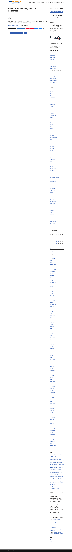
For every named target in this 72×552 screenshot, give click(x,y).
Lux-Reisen (52, 150)
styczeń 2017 (52, 313)
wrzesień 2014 (52, 364)
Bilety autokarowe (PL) (54, 73)
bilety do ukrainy (60, 462)
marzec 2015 (52, 353)
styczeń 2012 (52, 423)
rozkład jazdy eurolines (58, 479)
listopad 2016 (52, 317)
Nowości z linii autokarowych (42, 2)
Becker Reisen (52, 104)
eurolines (62, 467)
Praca (51, 179)
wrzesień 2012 (52, 408)
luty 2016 (51, 333)
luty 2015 (51, 355)
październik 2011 (53, 428)
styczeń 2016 (52, 335)
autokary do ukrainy (54, 456)
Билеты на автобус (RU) (54, 84)
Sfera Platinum (52, 197)
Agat (50, 93)
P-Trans (51, 164)
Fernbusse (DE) (52, 76)
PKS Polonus (52, 166)
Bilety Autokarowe (32, 2)
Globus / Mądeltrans (53, 137)
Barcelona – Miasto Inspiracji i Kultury (56, 28)
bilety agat (53, 459)
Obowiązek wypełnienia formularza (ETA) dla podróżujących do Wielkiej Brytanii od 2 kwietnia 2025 (56, 25)
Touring (51, 212)
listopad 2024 (52, 262)
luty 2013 (51, 399)
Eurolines (51, 124)
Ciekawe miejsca (53, 111)
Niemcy (54, 469)
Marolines (51, 153)
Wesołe (51, 225)
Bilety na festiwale (53, 68)
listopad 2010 (52, 443)
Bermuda (51, 106)
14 (58, 241)
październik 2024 (53, 264)
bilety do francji (61, 460)
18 (52, 243)
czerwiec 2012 (52, 414)
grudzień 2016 (52, 315)
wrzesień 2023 (52, 271)
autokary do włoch (60, 456)
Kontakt (62, 2)
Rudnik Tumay (52, 190)
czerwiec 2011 (52, 434)
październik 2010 (53, 445)
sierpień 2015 (52, 344)
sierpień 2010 (52, 448)
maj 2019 (51, 302)
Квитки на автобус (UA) (54, 82)
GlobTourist (52, 135)
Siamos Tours (52, 199)
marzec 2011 (52, 436)
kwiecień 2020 (52, 295)
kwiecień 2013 (52, 395)
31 (50, 248)
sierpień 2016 (52, 322)
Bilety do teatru (52, 57)
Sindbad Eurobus (53, 201)
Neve (9, 550)
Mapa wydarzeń (52, 55)
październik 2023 (53, 269)
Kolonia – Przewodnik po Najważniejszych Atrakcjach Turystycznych (54, 31)
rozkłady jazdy (60, 484)
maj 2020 (51, 293)
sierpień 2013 (52, 388)
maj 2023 (51, 273)
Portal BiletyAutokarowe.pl (54, 177)
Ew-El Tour (51, 130)
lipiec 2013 (51, 390)
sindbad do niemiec (57, 486)
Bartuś (51, 102)
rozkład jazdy (57, 476)
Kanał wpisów (52, 541)
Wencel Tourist (52, 223)
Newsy (51, 161)
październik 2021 (53, 282)
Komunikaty (52, 146)
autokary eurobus (52, 458)
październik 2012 (53, 406)
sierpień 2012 (52, 410)
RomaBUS (51, 186)
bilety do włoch (53, 464)
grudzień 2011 (52, 425)
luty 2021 (51, 286)
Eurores (51, 126)
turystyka (51, 488)
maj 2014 (51, 372)
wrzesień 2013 (52, 386)
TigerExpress (52, 210)
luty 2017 (51, 311)
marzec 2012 (52, 419)
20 (56, 243)
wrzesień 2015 (52, 342)
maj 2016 (51, 328)
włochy (55, 488)
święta (58, 488)
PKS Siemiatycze (53, 168)
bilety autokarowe (58, 459)
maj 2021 (51, 284)
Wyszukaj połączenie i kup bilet (57, 11)
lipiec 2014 (51, 368)
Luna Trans (52, 148)
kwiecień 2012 (52, 417)
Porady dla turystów (53, 175)
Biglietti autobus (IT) (53, 80)
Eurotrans (51, 128)
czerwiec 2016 (52, 326)
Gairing (51, 133)
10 (50, 241)
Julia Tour (51, 144)
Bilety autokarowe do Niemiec (13, 25)
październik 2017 (53, 308)
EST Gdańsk (52, 122)
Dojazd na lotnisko (53, 115)
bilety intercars (54, 465)
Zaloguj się (52, 539)
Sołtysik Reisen (52, 206)
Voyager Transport (53, 219)
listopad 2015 (52, 339)
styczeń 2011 (52, 439)
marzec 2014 (52, 375)
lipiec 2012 (51, 412)
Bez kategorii (52, 108)
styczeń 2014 (52, 379)
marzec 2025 (52, 260)
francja (51, 469)
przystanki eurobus (53, 472)
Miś (50, 157)
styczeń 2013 (52, 401)
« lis (50, 251)
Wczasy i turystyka (53, 221)
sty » (52, 251)
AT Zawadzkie (52, 97)
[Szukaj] (63, 492)
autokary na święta (57, 458)
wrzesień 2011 (52, 430)
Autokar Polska (52, 100)
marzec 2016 (52, 331)
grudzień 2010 (52, 441)
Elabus (51, 119)
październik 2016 (53, 319)
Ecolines (51, 117)
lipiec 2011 (51, 432)
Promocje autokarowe (53, 181)
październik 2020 (53, 289)
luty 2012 (51, 421)
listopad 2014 (52, 361)
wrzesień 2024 (52, 266)
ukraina (53, 488)
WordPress (17, 550)
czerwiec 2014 (52, 370)
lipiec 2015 (51, 346)
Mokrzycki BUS (52, 159)
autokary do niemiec (57, 454)
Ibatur (51, 139)
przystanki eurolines (59, 472)
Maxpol (51, 155)
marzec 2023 (52, 275)
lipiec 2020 (51, 291)
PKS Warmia (52, 170)
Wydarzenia (52, 53)
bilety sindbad (53, 467)
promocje (57, 469)
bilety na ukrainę (58, 465)
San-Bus (51, 192)
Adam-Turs (51, 89)
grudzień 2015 (52, 337)
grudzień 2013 (52, 381)
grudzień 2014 (52, 359)
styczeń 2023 (52, 278)
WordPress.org (52, 544)
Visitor (51, 217)
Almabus (51, 95)
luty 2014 (51, 377)
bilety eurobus (59, 464)
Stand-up (51, 62)
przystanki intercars (52, 474)
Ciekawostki (52, 113)
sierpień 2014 (52, 366)
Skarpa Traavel (52, 203)
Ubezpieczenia (57, 2)
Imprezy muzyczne (53, 59)
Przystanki (51, 183)
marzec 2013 (52, 397)
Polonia (51, 172)
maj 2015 (51, 350)
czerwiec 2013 (52, 392)
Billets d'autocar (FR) (53, 78)
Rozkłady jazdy (52, 188)
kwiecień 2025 (52, 258)
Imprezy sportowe (53, 66)
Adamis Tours (52, 91)
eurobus (59, 467)
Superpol (51, 208)
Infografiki (51, 141)
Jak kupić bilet (50, 2)
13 (56, 241)
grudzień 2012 (52, 403)
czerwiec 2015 (52, 348)
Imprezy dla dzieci (53, 64)
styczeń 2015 (52, 357)
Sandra (51, 194)
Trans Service (52, 214)
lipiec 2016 (51, 324)
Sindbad (52, 486)
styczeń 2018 (52, 306)
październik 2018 (53, 304)
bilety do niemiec (54, 462)
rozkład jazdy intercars (54, 482)
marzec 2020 (52, 297)
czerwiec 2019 (52, 300)
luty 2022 (51, 280)
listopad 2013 (52, 383)
